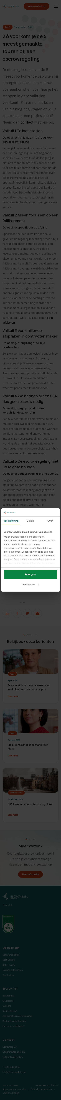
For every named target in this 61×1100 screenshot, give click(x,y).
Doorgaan (30, 574)
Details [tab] (30, 520)
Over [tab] (50, 520)
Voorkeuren (28, 584)
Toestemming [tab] (11, 520)
